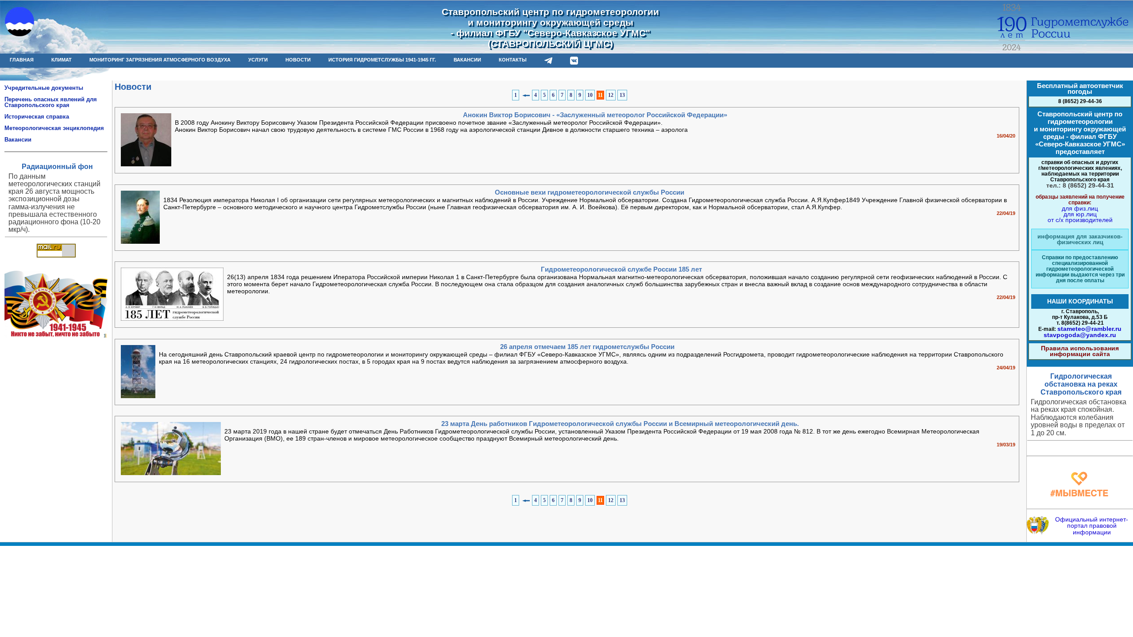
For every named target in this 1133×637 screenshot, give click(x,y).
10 (590, 95)
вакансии (467, 59)
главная (22, 59)
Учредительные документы (43, 87)
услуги (258, 59)
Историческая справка (36, 116)
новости (298, 59)
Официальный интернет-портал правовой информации (1091, 526)
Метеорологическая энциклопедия (54, 128)
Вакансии (17, 139)
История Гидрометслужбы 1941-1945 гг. (382, 59)
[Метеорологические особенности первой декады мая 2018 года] (1080, 450)
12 (610, 95)
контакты (513, 59)
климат (61, 59)
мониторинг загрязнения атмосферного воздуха (160, 59)
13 (622, 95)
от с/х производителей (1080, 219)
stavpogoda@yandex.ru (1080, 334)
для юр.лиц (1080, 214)
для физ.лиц (1080, 208)
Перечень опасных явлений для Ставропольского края (50, 102)
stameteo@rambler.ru (1089, 328)
